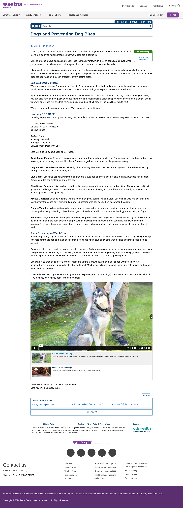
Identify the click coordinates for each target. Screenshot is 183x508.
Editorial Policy (49, 424)
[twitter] (91, 453)
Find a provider (70, 475)
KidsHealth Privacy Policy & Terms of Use (94, 424)
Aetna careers (131, 478)
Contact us (158, 6)
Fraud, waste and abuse (105, 467)
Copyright (136, 424)
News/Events (70, 467)
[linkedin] (81, 453)
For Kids (134, 22)
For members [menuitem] (54, 15)
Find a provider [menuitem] (155, 15)
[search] (178, 5)
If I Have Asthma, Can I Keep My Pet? (89, 404)
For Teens (146, 22)
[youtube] (112, 453)
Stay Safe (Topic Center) (44, 405)
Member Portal (70, 471)
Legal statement (132, 474)
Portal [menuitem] (173, 15)
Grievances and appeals (105, 463)
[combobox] (94, 26)
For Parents (121, 22)
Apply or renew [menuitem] (33, 15)
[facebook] (71, 453)
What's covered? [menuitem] (11, 15)
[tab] (146, 395)
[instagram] (102, 453)
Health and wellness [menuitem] (78, 15)
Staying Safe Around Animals (126, 404)
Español (143, 6)
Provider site (128, 6)
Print (48, 46)
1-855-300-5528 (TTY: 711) (15, 471)
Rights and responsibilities (106, 471)
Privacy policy (131, 470)
